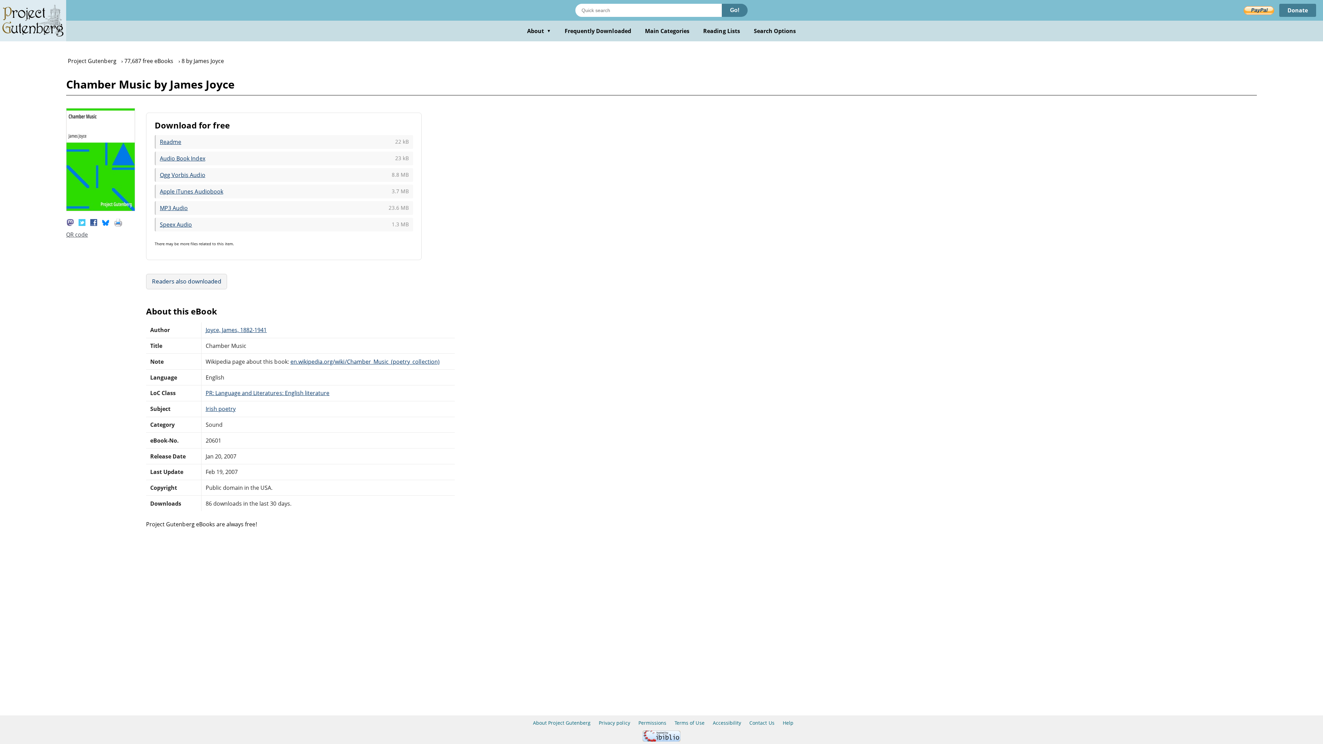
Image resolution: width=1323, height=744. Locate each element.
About (539, 31)
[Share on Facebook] (93, 222)
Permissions (652, 723)
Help (788, 723)
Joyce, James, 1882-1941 (236, 330)
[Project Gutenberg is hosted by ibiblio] (661, 739)
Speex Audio (176, 224)
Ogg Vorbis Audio (182, 175)
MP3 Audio (174, 208)
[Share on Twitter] (82, 222)
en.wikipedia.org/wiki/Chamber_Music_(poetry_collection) (365, 361)
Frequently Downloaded (598, 31)
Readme (170, 142)
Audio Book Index (182, 158)
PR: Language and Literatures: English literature (268, 393)
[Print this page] (118, 222)
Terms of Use (689, 723)
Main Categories (667, 31)
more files (189, 243)
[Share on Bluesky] (106, 222)
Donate (1298, 10)
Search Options (775, 31)
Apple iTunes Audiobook (191, 191)
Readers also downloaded (186, 281)
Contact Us (761, 723)
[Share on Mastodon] (70, 222)
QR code (77, 234)
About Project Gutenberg (562, 723)
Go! (734, 10)
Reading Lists (721, 31)
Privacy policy (614, 723)
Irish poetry (221, 409)
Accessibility (727, 723)
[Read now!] (100, 209)
